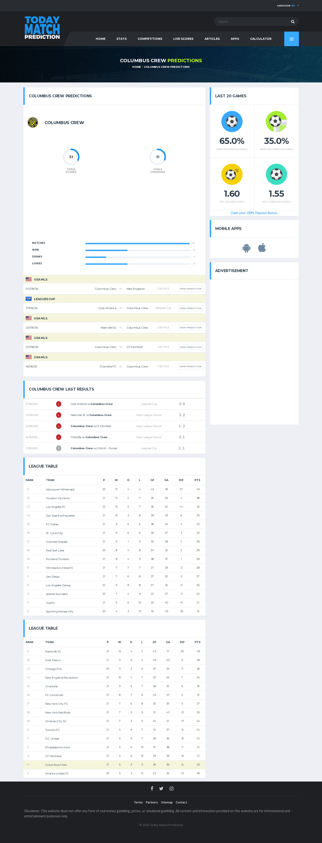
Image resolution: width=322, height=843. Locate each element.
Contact (181, 802)
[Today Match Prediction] (42, 26)
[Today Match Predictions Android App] (246, 250)
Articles (212, 39)
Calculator (261, 39)
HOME (100, 39)
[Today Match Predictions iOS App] (262, 250)
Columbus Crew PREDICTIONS (167, 67)
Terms (138, 802)
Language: (286, 5)
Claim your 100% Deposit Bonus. (254, 213)
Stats (121, 39)
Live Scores (183, 39)
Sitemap (167, 802)
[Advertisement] (114, 210)
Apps (235, 39)
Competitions (150, 39)
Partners (152, 802)
